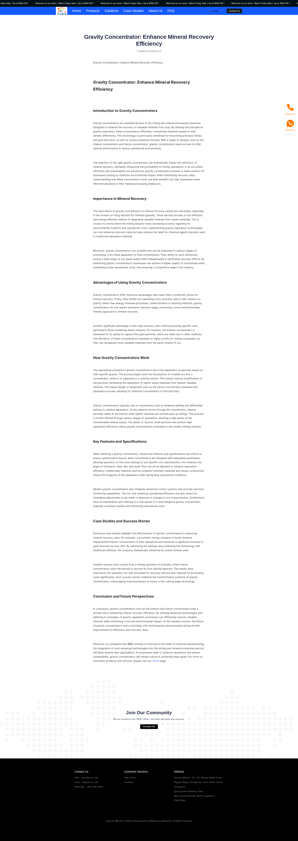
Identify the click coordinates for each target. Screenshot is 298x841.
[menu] (139, 11)
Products (92, 11)
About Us (156, 11)
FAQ (170, 11)
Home (76, 11)
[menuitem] (77, 11)
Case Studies (133, 11)
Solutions (111, 11)
